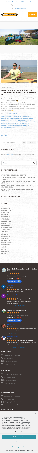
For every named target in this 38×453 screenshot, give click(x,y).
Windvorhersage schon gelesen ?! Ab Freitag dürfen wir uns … (18, 178)
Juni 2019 (4, 247)
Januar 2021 (5, 219)
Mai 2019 (3, 249)
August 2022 (5, 212)
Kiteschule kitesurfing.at (16, 310)
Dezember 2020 (6, 221)
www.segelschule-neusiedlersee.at (14, 405)
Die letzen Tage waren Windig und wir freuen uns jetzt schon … (17, 190)
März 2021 (4, 214)
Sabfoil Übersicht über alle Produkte (13, 175)
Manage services (19, 432)
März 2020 (4, 234)
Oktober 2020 (5, 225)
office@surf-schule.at (10, 361)
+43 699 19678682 (9, 377)
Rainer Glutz (11, 324)
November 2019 (6, 242)
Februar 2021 (5, 217)
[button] (35, 413)
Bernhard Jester (12, 336)
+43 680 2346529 (9, 358)
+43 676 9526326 (9, 399)
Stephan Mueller (12, 295)
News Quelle (4, 135)
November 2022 (6, 210)
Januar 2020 (5, 238)
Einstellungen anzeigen (19, 447)
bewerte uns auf (13, 281)
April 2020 (4, 232)
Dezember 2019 (6, 240)
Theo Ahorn (11, 285)
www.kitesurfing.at (9, 383)
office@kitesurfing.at (10, 380)
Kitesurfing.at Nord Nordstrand (13, 374)
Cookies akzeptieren (19, 437)
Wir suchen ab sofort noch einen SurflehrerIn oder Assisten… (18, 182)
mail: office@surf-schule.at (20, 8)
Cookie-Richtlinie (9, 450)
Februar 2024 (5, 208)
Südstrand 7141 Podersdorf (12, 355)
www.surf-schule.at (14, 113)
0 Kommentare (31, 142)
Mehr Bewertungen (19, 305)
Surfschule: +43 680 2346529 (20, 4)
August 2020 (5, 230)
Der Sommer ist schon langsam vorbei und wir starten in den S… (16, 186)
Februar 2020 (5, 236)
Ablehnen (19, 442)
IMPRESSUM (29, 450)
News (24, 142)
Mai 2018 (3, 253)
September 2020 (6, 227)
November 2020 (6, 223)
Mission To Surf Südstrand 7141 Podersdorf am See (20, 1)
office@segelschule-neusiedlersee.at (15, 402)
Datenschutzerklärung (20, 450)
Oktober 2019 (5, 245)
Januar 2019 (5, 251)
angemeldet (10, 154)
